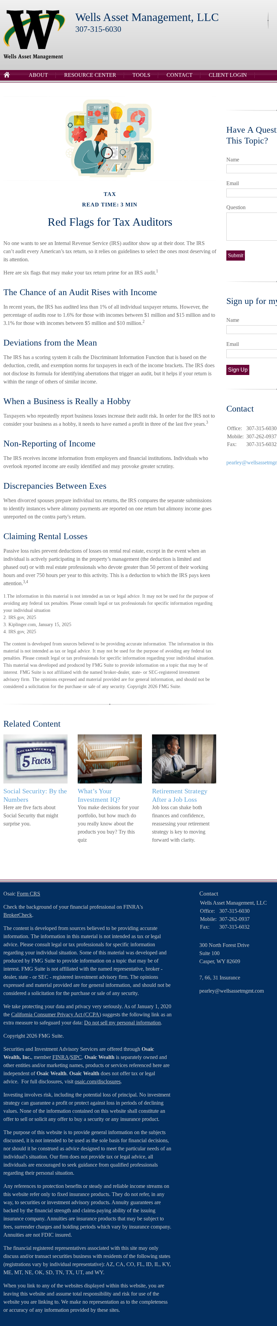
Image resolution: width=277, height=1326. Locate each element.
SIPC (76, 1057)
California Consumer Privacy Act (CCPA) (56, 1014)
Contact (180, 75)
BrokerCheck (17, 915)
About (38, 75)
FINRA (60, 1057)
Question (236, 207)
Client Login (228, 75)
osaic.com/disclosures (98, 1081)
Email (232, 183)
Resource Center (90, 75)
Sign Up (238, 370)
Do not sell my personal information (122, 1022)
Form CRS (28, 894)
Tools (141, 75)
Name (232, 159)
